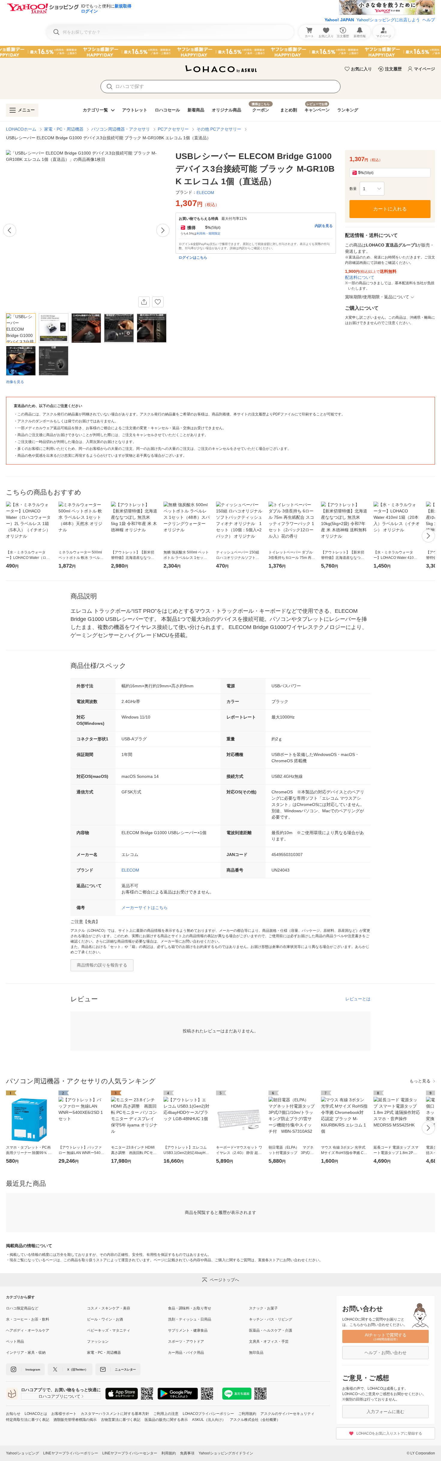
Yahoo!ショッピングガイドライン (226, 1453)
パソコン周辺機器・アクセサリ (120, 129)
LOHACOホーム (21, 129)
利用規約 (168, 1453)
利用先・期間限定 (208, 233)
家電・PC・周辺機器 (63, 129)
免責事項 (187, 1453)
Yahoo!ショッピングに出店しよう (388, 19)
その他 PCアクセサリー (218, 129)
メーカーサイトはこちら (145, 907)
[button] (372, 189)
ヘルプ (428, 19)
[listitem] (46, 1308)
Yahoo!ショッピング (22, 1453)
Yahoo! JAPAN (339, 19)
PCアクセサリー (173, 129)
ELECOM (130, 870)
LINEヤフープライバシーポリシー (70, 1453)
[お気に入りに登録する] (158, 302)
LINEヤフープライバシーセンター (129, 1453)
